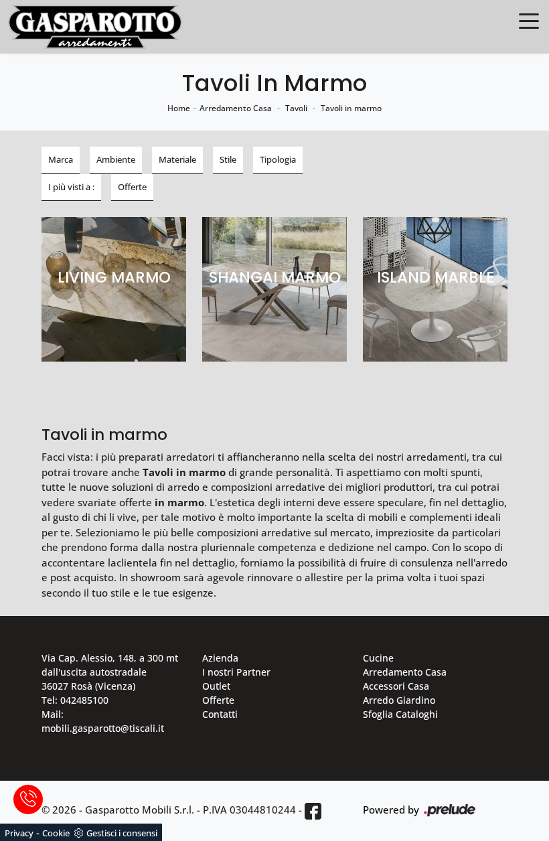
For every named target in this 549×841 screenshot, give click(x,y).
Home (178, 108)
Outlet (216, 686)
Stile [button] (228, 159)
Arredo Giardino (399, 700)
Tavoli (296, 108)
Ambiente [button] (115, 159)
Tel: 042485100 (75, 700)
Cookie (56, 833)
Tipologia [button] (278, 159)
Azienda (220, 658)
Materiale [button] (177, 159)
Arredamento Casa (236, 108)
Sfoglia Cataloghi (400, 714)
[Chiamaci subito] (28, 799)
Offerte (218, 700)
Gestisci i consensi (121, 833)
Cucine (378, 658)
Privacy (19, 833)
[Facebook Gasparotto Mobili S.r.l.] (313, 810)
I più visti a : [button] (71, 187)
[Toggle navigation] (529, 20)
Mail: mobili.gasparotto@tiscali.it (103, 721)
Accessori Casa (396, 686)
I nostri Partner (236, 672)
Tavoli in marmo (351, 108)
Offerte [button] (132, 187)
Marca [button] (60, 159)
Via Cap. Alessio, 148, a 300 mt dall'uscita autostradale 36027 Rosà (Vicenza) (110, 672)
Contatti (220, 714)
